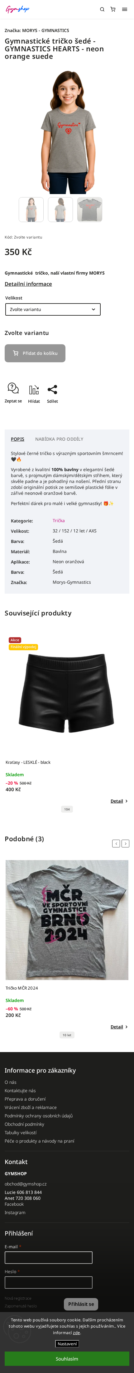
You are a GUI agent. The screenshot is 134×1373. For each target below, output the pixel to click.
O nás (11, 1082)
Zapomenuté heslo (21, 1306)
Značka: (37, 30)
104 (67, 809)
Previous (117, 844)
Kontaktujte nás (20, 1090)
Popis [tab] (17, 439)
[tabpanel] (67, 725)
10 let (67, 1035)
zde (76, 1332)
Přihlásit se (81, 1304)
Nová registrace (18, 1298)
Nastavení (67, 1344)
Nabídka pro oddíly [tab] (59, 439)
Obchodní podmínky (24, 1124)
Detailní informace (28, 283)
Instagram (15, 1212)
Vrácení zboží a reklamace (31, 1107)
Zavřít (114, 412)
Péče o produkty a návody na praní (39, 1141)
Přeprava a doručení (25, 1099)
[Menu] (124, 9)
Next (126, 844)
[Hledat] (102, 9)
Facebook (14, 1204)
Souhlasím (67, 1359)
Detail (117, 801)
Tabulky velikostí (20, 1132)
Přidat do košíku (40, 353)
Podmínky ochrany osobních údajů (39, 1116)
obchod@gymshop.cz (25, 1184)
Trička (59, 520)
